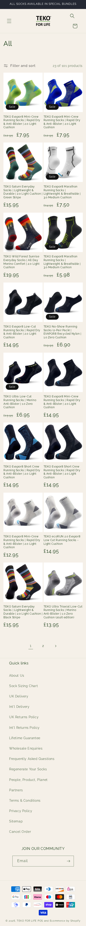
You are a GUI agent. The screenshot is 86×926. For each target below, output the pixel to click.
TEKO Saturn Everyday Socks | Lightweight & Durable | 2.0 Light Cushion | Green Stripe (22, 192)
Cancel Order (20, 832)
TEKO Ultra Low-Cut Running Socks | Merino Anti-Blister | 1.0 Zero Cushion (19, 402)
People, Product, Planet (28, 780)
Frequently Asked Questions (32, 759)
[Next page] (55, 646)
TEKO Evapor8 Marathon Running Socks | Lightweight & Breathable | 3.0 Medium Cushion (62, 192)
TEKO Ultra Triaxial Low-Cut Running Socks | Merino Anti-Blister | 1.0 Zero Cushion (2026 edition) (63, 612)
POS (40, 920)
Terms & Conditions (25, 800)
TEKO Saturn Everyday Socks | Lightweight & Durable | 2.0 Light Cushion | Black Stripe (22, 612)
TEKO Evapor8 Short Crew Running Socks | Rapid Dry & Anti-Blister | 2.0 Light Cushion (21, 472)
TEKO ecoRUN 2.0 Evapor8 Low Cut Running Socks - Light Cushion (62, 540)
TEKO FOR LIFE (27, 920)
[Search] (72, 16)
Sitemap (16, 821)
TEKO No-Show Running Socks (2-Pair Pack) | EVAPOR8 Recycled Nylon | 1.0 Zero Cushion (62, 332)
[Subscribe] (69, 861)
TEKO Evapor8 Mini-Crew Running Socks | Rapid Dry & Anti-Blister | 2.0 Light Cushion (21, 122)
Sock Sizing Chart (23, 686)
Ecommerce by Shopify (65, 920)
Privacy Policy (20, 811)
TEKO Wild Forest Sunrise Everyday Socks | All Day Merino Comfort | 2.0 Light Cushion (21, 262)
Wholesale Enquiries (25, 748)
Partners (16, 790)
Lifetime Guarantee (24, 738)
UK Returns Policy (24, 717)
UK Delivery (18, 696)
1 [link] (30, 646)
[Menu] (9, 21)
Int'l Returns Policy (24, 727)
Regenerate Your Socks (28, 769)
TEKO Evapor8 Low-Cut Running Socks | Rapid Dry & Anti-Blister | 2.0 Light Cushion (21, 332)
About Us (16, 675)
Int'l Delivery (19, 707)
